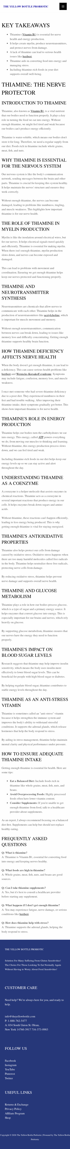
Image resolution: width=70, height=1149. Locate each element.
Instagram (10, 1065)
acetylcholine (52, 315)
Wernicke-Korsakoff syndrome (33, 374)
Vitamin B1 (29, 34)
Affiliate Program (15, 1113)
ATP (40, 437)
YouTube (10, 1069)
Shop (8, 1118)
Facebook (10, 1060)
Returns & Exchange (16, 1104)
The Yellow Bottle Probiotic (25, 6)
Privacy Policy (13, 1109)
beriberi (27, 56)
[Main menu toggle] (63, 6)
